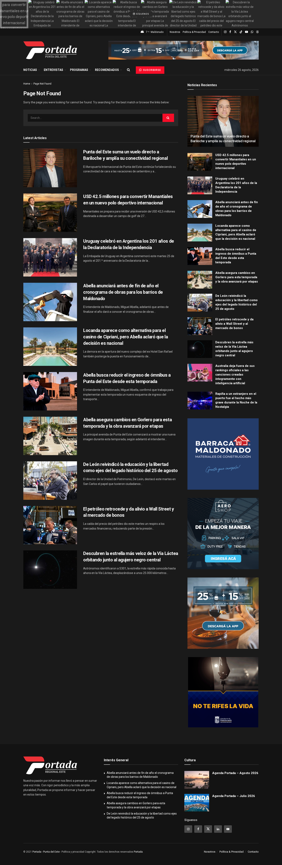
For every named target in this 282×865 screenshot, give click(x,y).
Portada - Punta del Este (46, 851)
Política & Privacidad (194, 32)
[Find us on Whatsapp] (252, 32)
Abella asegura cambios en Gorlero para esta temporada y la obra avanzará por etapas (236, 277)
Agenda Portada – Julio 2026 (233, 796)
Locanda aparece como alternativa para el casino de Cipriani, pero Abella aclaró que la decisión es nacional (125, 337)
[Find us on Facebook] (230, 32)
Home (26, 83)
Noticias (30, 70)
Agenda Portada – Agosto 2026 (235, 773)
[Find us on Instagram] (225, 32)
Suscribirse (151, 70)
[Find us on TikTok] (241, 32)
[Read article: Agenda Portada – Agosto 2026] (196, 780)
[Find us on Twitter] (235, 32)
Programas (79, 70)
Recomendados (107, 70)
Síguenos (142, 14)
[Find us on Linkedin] (218, 829)
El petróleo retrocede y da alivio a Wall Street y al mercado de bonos (234, 323)
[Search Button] (128, 70)
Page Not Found (42, 83)
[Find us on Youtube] (246, 32)
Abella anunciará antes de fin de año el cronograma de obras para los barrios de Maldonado (123, 292)
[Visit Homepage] (50, 50)
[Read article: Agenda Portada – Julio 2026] (196, 803)
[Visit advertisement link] (183, 50)
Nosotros (175, 32)
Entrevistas (53, 70)
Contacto (213, 32)
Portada (138, 851)
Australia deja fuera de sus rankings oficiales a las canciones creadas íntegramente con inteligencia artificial (235, 374)
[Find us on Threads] (257, 32)
